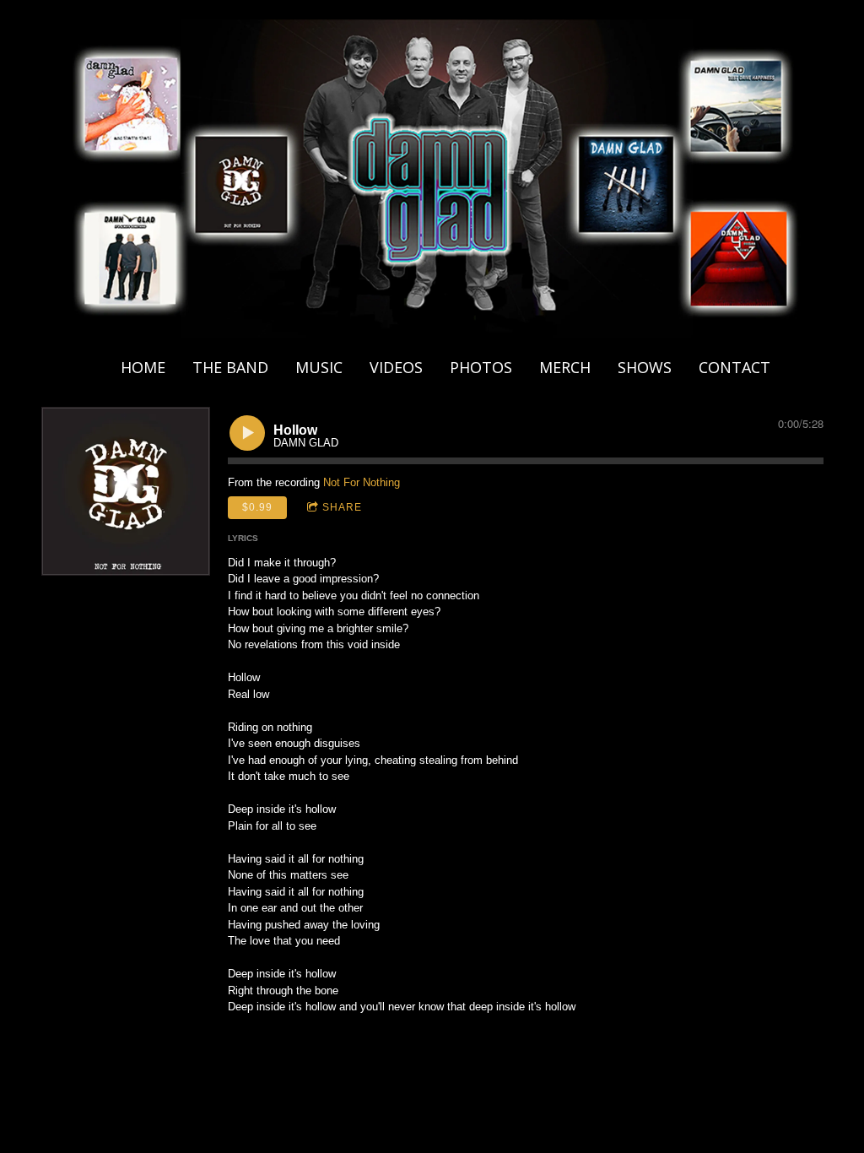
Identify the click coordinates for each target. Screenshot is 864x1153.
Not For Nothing (361, 482)
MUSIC (319, 367)
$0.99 (257, 507)
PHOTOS (481, 367)
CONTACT (734, 367)
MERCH (565, 367)
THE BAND (230, 367)
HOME (143, 367)
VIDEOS (396, 367)
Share (342, 507)
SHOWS (645, 367)
